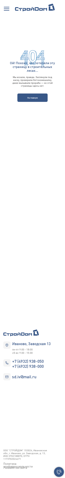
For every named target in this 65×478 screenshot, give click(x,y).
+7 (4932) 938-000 (28, 366)
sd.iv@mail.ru (24, 376)
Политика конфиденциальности (18, 465)
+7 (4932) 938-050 (28, 361)
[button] (6, 8)
